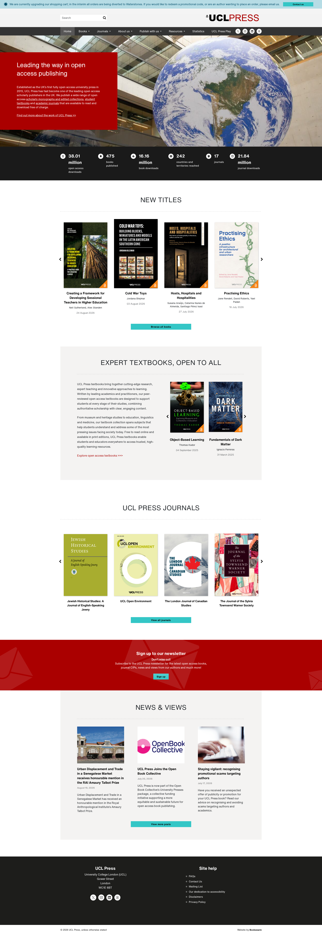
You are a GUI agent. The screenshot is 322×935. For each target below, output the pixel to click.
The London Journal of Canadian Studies (186, 603)
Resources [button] (176, 31)
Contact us (298, 4)
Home (67, 31)
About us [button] (124, 31)
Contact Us (195, 881)
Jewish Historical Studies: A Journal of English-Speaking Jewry (85, 605)
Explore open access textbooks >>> (100, 456)
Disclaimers (196, 897)
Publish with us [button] (149, 31)
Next (261, 259)
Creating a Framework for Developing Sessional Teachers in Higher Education (85, 298)
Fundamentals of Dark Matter (225, 441)
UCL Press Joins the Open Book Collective (157, 771)
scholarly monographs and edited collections (55, 99)
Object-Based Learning (187, 439)
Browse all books (161, 326)
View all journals (161, 620)
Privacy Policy (197, 902)
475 (110, 156)
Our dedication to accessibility (207, 891)
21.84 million (244, 159)
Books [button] (83, 31)
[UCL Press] (232, 18)
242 (180, 156)
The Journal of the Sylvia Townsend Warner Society (236, 603)
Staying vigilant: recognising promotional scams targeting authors (219, 773)
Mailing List (196, 886)
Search (104, 18)
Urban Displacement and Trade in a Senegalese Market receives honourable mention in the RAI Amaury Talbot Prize (100, 776)
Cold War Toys (136, 293)
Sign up (161, 676)
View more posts (161, 824)
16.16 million (145, 159)
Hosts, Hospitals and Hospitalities (186, 295)
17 (216, 156)
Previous (60, 259)
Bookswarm (256, 929)
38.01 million (75, 159)
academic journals (47, 103)
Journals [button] (103, 31)
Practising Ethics (236, 293)
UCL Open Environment (135, 601)
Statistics (198, 31)
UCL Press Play (221, 31)
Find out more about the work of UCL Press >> (46, 115)
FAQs (192, 876)
